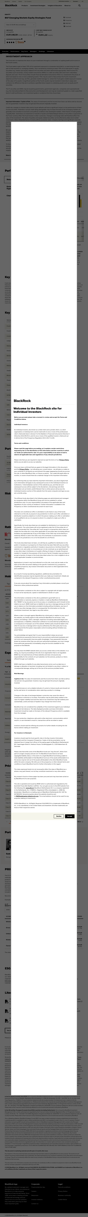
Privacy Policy (64, 460)
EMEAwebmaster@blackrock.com (27, 796)
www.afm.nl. (30, 788)
